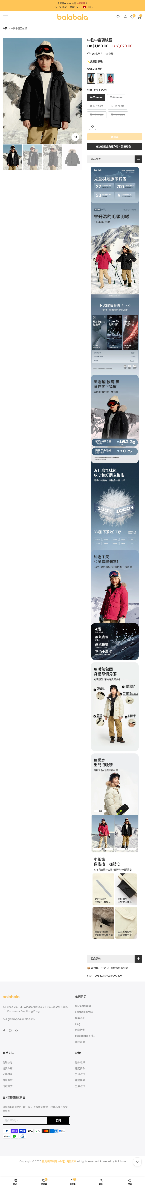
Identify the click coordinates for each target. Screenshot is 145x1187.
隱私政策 (80, 1062)
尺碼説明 (8, 1074)
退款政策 (80, 1086)
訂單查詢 (8, 1080)
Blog (77, 1024)
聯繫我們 (80, 1018)
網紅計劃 (80, 1030)
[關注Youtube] (16, 1030)
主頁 (5, 28)
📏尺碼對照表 (95, 61)
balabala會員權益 (85, 1036)
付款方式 (8, 1086)
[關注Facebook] (4, 1030)
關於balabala (83, 1006)
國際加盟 (80, 1042)
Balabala (120, 1161)
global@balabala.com (21, 1019)
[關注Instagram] (10, 1030)
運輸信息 (8, 1062)
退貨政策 (8, 1068)
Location (62, 6)
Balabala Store (84, 1012)
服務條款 (80, 1068)
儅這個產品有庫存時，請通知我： (114, 146)
